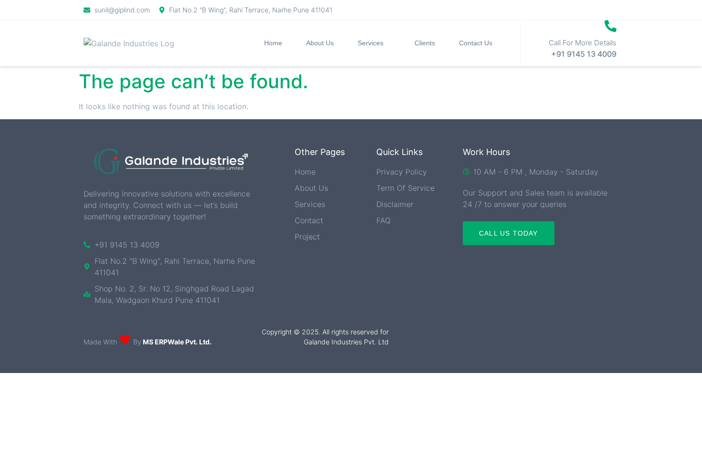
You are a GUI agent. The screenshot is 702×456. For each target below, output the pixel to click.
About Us (320, 43)
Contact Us (475, 43)
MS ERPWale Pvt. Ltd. (176, 342)
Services (370, 43)
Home (273, 43)
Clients (425, 43)
